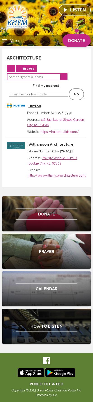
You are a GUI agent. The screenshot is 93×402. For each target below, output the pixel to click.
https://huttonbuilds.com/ (60, 132)
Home (11, 68)
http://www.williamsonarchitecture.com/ (57, 175)
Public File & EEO (46, 384)
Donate (76, 40)
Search (63, 76)
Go (76, 94)
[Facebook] (46, 363)
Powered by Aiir (46, 395)
